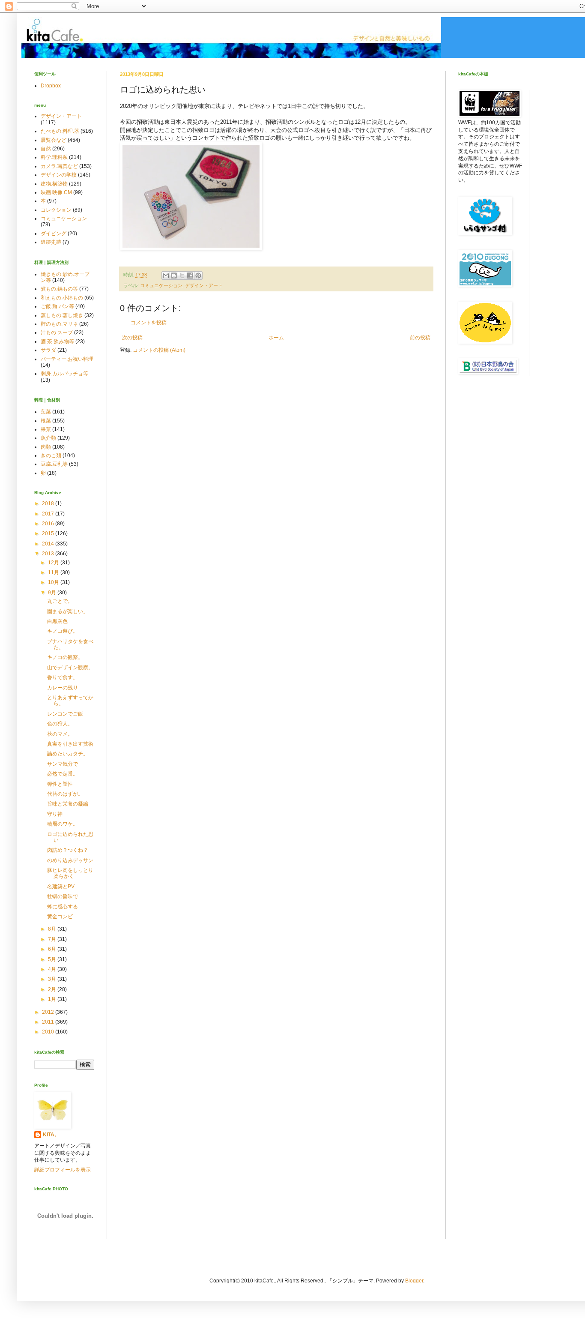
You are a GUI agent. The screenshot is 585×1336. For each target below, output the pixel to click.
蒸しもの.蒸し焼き (62, 315)
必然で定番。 (62, 774)
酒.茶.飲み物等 (57, 341)
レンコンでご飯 (65, 714)
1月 (52, 999)
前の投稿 (420, 338)
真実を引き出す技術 (70, 744)
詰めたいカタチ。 (67, 754)
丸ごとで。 (60, 601)
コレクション (56, 210)
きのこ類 (51, 455)
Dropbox (51, 86)
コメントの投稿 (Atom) (159, 350)
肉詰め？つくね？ (67, 850)
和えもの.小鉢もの (62, 298)
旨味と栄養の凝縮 (67, 804)
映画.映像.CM (56, 192)
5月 (52, 959)
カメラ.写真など (59, 166)
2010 (48, 1032)
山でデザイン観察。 (70, 668)
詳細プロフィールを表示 (62, 1170)
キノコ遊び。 (62, 631)
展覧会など (53, 140)
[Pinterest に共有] (198, 275)
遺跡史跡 (51, 242)
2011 (48, 1022)
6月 (52, 949)
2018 (48, 503)
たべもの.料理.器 (60, 131)
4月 (52, 969)
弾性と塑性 (60, 784)
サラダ (48, 350)
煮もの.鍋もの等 (59, 289)
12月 (54, 563)
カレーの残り (62, 688)
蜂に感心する (62, 907)
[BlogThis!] (174, 275)
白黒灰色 (57, 621)
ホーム (276, 338)
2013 (48, 554)
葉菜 (46, 412)
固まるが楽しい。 (67, 611)
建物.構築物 (54, 184)
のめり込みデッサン (70, 860)
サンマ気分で (62, 764)
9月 (52, 593)
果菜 (46, 429)
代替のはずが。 (65, 794)
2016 (48, 524)
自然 (46, 149)
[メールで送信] (165, 275)
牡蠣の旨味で (62, 896)
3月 (52, 979)
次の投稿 (132, 338)
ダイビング (53, 234)
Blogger (414, 1281)
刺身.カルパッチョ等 (64, 374)
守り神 (55, 814)
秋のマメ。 (60, 734)
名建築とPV (61, 887)
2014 (48, 544)
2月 (52, 989)
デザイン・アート (204, 285)
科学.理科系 (54, 157)
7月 (52, 939)
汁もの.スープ (57, 332)
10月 (54, 582)
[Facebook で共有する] (190, 275)
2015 (48, 533)
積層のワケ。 (62, 824)
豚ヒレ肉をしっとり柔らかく (70, 873)
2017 (48, 514)
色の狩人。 (60, 724)
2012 (48, 1012)
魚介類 (48, 438)
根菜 (46, 421)
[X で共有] (182, 275)
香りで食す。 (62, 677)
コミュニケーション (161, 285)
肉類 (46, 447)
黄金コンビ (60, 917)
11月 (54, 572)
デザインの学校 (59, 175)
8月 (52, 929)
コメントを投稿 (149, 323)
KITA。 (51, 1135)
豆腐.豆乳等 (54, 464)
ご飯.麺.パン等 (57, 306)
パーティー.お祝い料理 (67, 359)
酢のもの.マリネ (59, 324)
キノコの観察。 (65, 657)
